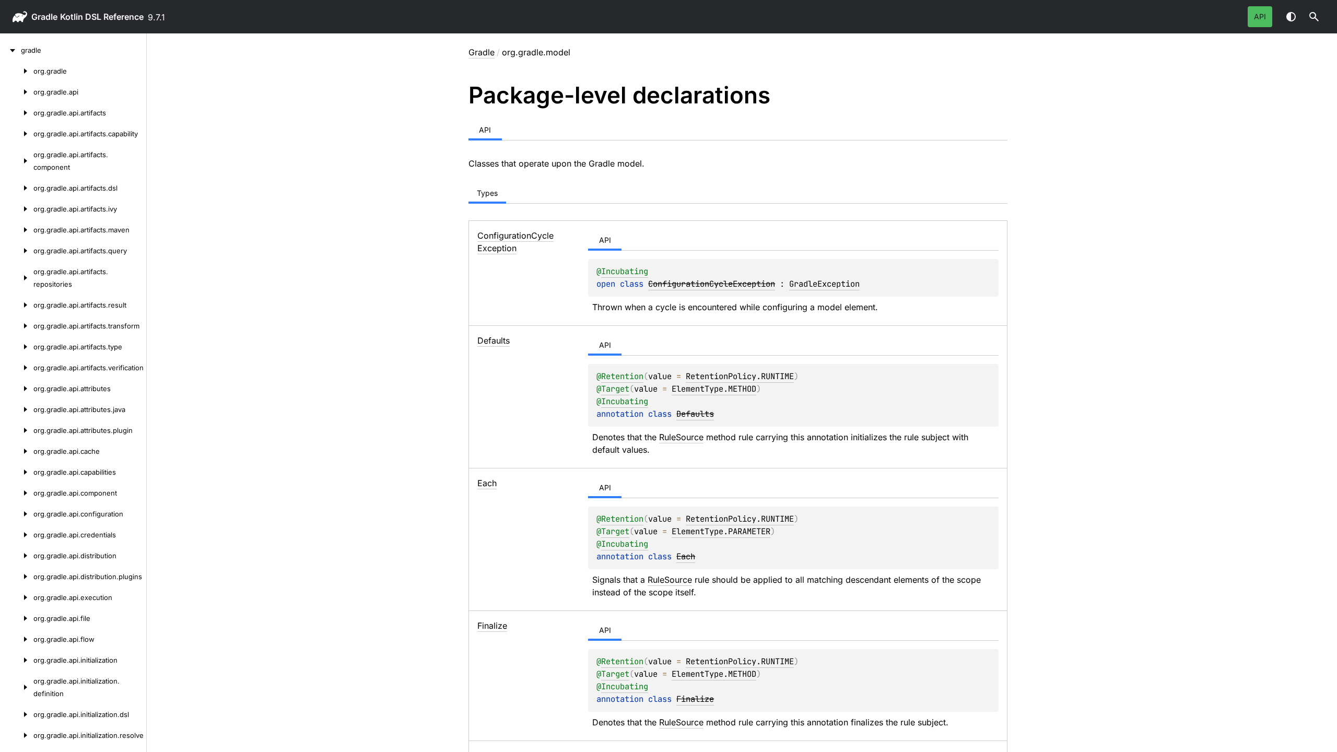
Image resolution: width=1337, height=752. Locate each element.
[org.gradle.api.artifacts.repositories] (16, 278)
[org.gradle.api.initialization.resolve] (16, 735)
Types (487, 193)
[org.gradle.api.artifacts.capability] (16, 133)
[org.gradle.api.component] (16, 493)
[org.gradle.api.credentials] (16, 534)
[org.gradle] (16, 71)
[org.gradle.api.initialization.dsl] (16, 714)
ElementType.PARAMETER (721, 531)
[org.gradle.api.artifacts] (16, 112)
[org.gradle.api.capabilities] (16, 472)
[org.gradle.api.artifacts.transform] (16, 325)
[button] (1314, 16)
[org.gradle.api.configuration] (16, 513)
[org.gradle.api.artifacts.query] (16, 250)
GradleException (824, 283)
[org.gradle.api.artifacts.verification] (16, 367)
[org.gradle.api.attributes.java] (16, 409)
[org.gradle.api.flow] (16, 639)
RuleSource (681, 437)
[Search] (1314, 16)
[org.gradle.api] (16, 91)
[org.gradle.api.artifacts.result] (16, 305)
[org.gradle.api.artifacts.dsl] (16, 188)
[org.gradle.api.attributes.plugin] (16, 430)
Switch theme (1291, 16)
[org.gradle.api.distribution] (16, 555)
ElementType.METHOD (714, 388)
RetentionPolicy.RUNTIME (740, 376)
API (1260, 16)
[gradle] (10, 50)
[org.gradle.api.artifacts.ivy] (16, 208)
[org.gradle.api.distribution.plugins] (16, 576)
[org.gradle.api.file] (16, 618)
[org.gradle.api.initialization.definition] (16, 687)
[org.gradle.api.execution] (16, 597)
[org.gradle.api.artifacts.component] (16, 161)
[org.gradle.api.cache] (16, 451)
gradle (44, 16)
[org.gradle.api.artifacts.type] (16, 346)
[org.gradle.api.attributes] (16, 388)
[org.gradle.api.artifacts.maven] (16, 229)
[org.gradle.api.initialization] (16, 660)
